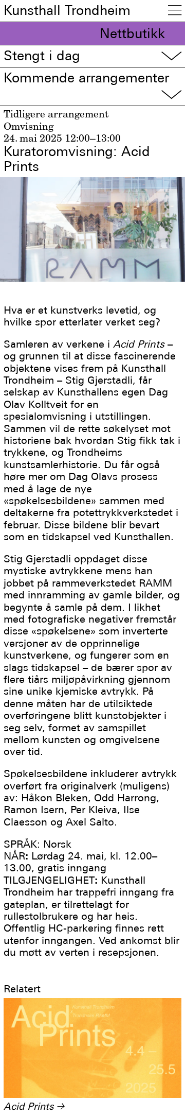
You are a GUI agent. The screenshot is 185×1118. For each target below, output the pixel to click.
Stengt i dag (92, 56)
